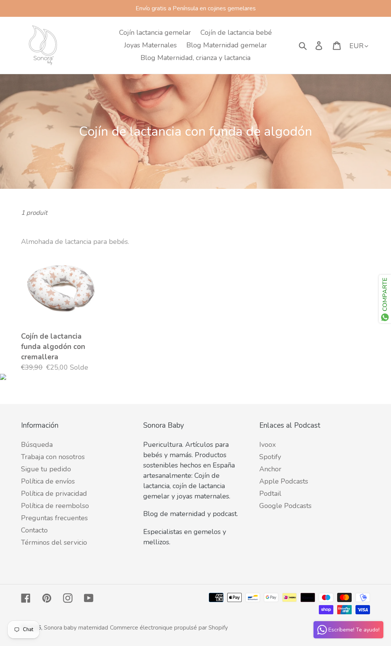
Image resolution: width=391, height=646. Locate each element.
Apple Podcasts (283, 481)
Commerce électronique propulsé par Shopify (169, 627)
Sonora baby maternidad (76, 627)
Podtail (270, 493)
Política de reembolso (55, 505)
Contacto (34, 530)
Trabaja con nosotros (53, 456)
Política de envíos (48, 481)
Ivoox (267, 444)
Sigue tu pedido (46, 469)
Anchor (270, 469)
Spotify (270, 456)
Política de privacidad (54, 493)
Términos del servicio (54, 542)
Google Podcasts (285, 505)
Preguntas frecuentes (54, 518)
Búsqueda (37, 444)
